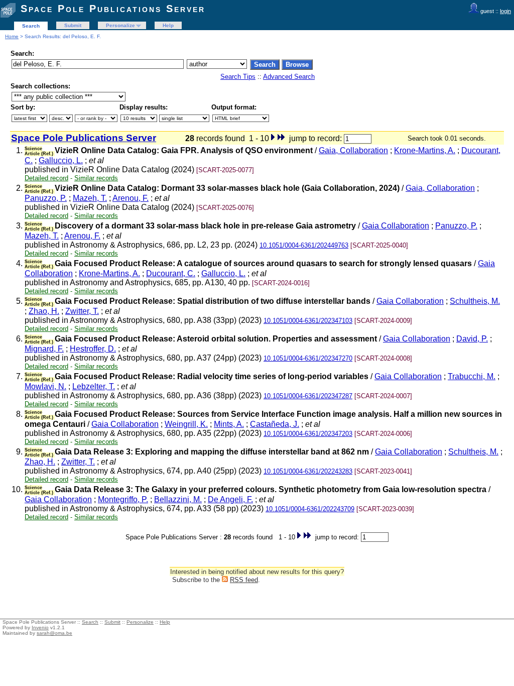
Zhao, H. (44, 311)
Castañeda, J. (274, 424)
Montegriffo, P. (123, 499)
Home (12, 36)
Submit (72, 25)
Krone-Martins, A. (424, 150)
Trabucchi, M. (471, 376)
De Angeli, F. (230, 499)
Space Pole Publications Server (113, 8)
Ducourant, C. (170, 273)
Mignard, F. (44, 349)
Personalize (120, 25)
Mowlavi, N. (45, 386)
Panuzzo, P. (46, 198)
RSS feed (244, 580)
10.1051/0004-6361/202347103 (308, 320)
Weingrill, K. (186, 424)
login (505, 11)
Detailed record (46, 178)
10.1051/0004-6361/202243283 (308, 471)
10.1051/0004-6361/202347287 (308, 396)
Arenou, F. (130, 198)
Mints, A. (229, 424)
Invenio (40, 627)
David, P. (472, 338)
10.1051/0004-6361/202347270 (308, 358)
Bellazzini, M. (178, 499)
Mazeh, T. (90, 198)
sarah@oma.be (54, 633)
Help (168, 25)
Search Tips (237, 76)
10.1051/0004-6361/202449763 (304, 245)
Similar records (96, 178)
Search (31, 26)
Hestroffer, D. (93, 349)
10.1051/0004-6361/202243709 (310, 509)
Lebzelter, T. (93, 386)
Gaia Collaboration (395, 225)
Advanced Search (289, 76)
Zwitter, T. (82, 311)
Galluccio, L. (61, 160)
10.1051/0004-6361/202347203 (308, 433)
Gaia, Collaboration (353, 150)
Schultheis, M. (475, 301)
